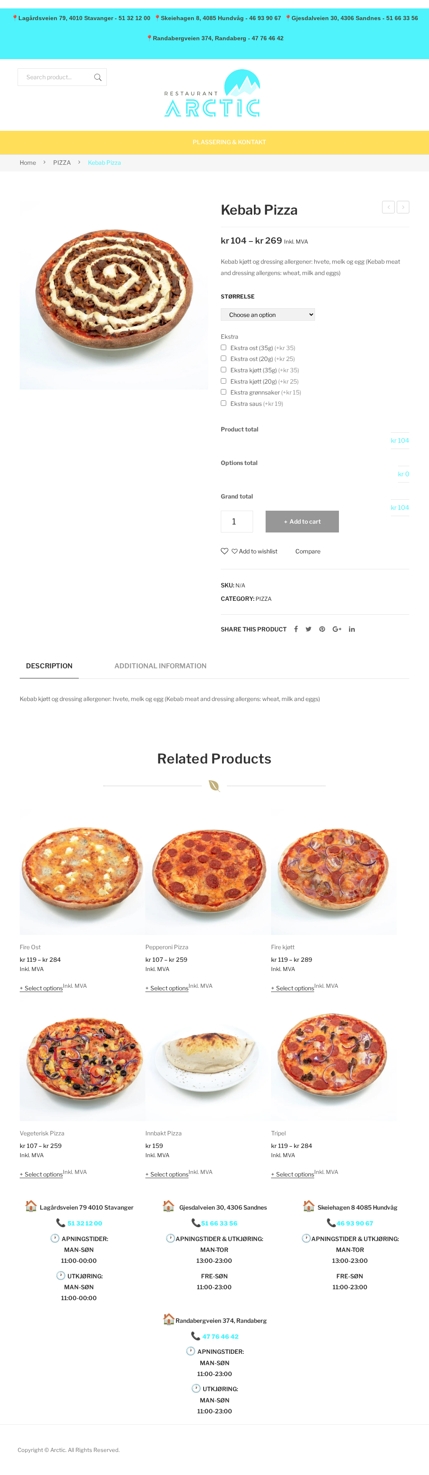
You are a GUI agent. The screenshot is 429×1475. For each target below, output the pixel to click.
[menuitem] (229, 142)
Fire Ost (30, 946)
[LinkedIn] (352, 629)
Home (28, 162)
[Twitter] (308, 629)
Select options (44, 988)
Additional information (160, 666)
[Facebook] (296, 629)
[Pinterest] (322, 629)
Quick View (127, 917)
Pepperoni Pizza (167, 946)
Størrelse (238, 296)
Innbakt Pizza (163, 1133)
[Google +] (337, 629)
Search (98, 77)
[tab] (49, 669)
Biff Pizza (403, 208)
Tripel (278, 1133)
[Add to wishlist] (128, 827)
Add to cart (305, 521)
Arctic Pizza (388, 208)
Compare (307, 551)
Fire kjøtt (283, 946)
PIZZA (62, 162)
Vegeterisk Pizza (42, 1133)
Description (49, 666)
